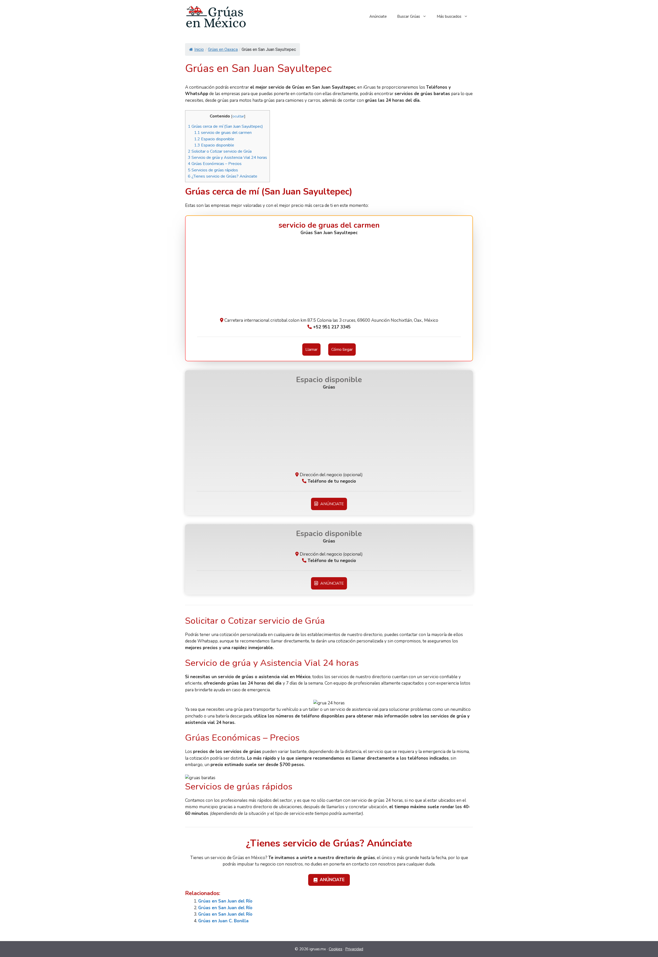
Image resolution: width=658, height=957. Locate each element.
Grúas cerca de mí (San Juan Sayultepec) (225, 126)
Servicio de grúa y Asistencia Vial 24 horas (227, 157)
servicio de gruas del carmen (223, 132)
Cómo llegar (342, 349)
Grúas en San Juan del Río (225, 901)
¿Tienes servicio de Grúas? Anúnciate (222, 176)
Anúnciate (378, 16)
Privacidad (354, 949)
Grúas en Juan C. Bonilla (223, 921)
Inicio (199, 49)
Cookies (335, 949)
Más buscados (449, 16)
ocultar (238, 116)
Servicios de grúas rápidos (213, 170)
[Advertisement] (329, 279)
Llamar (311, 349)
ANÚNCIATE (331, 504)
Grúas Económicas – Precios (215, 164)
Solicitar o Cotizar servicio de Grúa (220, 151)
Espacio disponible (214, 139)
